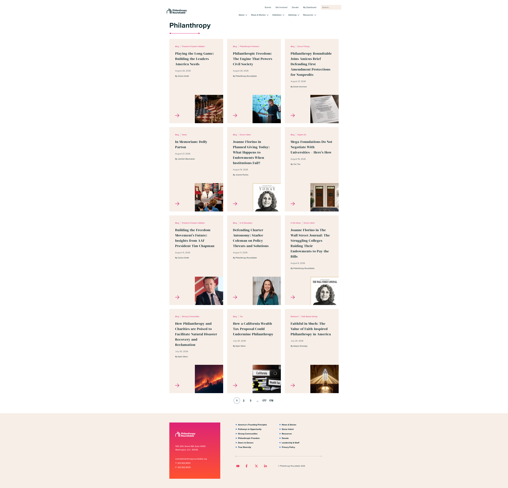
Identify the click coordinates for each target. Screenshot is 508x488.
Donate (295, 7)
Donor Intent (288, 429)
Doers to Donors (245, 442)
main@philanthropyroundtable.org (191, 458)
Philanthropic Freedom (249, 438)
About (241, 14)
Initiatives (277, 14)
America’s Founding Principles (252, 424)
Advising (292, 14)
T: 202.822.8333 (182, 463)
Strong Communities (248, 433)
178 (271, 401)
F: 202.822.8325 (183, 467)
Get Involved (281, 7)
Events (268, 7)
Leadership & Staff (290, 442)
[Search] (338, 8)
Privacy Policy (288, 447)
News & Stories (258, 14)
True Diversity (244, 447)
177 (264, 401)
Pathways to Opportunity (249, 429)
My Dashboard (309, 7)
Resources (308, 14)
